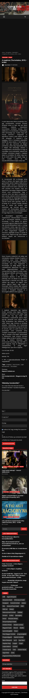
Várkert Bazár (22, 649)
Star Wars (22, 640)
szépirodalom (7, 646)
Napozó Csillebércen (8, 370)
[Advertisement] (14, 35)
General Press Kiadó (13, 606)
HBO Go (5, 609)
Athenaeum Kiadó (19, 600)
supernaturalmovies (14, 359)
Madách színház (18, 625)
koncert (5, 615)
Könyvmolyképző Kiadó (9, 622)
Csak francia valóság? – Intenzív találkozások (14, 460)
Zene (12, 653)
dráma (24, 603)
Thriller (10, 57)
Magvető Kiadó (7, 628)
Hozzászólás (6, 390)
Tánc (14, 649)
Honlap (4, 423)
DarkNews (24, 692)
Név (3, 411)
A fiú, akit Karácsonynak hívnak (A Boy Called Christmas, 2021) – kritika (14, 510)
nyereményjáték (7, 631)
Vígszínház (6, 653)
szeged (15, 643)
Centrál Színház (15, 603)
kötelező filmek (7, 625)
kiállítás (20, 612)
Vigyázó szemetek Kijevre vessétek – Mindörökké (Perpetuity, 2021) (14, 485)
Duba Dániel (7, 65)
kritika (11, 615)
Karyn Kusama (16, 364)
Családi (5, 517)
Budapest (5, 603)
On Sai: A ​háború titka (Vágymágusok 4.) (13, 553)
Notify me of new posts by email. (12, 440)
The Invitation (14, 366)
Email (3, 680)
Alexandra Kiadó (7, 600)
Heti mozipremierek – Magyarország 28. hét (14, 376)
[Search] (25, 16)
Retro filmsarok (7, 640)
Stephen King (7, 643)
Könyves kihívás (13, 618)
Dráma (5, 466)
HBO (22, 606)
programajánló (21, 634)
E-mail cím (5, 417)
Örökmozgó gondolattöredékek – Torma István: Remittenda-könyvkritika (12, 587)
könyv (4, 618)
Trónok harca (7, 649)
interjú (11, 609)
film (4, 606)
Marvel (16, 628)
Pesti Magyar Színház (9, 634)
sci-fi (15, 640)
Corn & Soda (14, 6)
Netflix (22, 628)
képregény (18, 615)
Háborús (12, 491)
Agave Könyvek (11, 597)
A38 (4, 597)
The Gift (4, 273)
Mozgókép (16, 466)
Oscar (16, 631)
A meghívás (9, 364)
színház (15, 646)
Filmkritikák (4, 57)
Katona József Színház (9, 612)
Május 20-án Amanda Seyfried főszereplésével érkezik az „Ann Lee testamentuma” (13, 543)
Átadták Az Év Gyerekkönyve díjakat (12, 556)
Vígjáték (21, 466)
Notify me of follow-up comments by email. (14, 437)
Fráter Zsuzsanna (7, 564)
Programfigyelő (7, 637)
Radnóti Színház (18, 637)
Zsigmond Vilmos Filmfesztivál (11, 656)
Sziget (21, 643)
